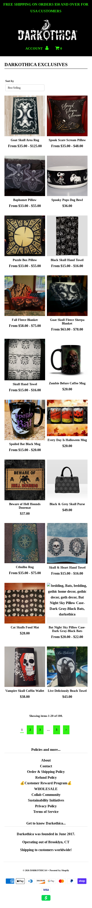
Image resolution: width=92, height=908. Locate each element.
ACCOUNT (34, 48)
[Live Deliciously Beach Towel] (67, 666)
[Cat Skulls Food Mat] (24, 603)
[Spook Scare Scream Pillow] (67, 116)
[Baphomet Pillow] (24, 176)
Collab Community (46, 795)
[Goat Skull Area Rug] (24, 116)
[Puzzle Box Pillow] (24, 235)
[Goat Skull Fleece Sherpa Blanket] (67, 295)
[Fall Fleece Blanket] (24, 295)
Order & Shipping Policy (46, 772)
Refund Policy (46, 777)
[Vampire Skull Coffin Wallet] (24, 666)
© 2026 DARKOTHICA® (35, 870)
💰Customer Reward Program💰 (46, 783)
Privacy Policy (46, 806)
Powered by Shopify (59, 870)
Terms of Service (46, 812)
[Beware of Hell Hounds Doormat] (24, 480)
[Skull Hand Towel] (24, 359)
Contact (46, 766)
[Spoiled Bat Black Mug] (24, 420)
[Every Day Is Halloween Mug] (67, 418)
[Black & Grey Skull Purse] (67, 480)
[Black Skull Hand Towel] (67, 235)
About (46, 760)
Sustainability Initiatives (46, 800)
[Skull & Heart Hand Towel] (67, 543)
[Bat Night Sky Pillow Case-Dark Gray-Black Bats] (67, 603)
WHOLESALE (46, 789)
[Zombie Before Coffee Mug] (67, 359)
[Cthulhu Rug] (24, 543)
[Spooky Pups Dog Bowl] (67, 176)
